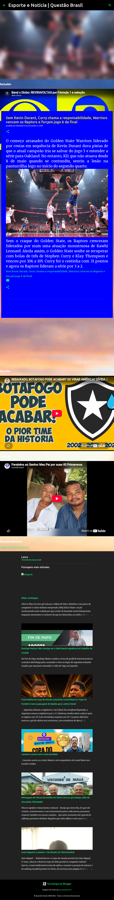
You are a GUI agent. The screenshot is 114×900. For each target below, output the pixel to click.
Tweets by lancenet (31, 560)
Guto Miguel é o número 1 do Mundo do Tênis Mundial (47, 852)
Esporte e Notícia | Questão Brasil (45, 5)
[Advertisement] (57, 343)
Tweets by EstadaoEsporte (14, 547)
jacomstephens (66, 890)
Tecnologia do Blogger (58, 883)
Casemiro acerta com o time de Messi (39, 754)
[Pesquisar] (87, 5)
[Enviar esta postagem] (8, 281)
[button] (8, 132)
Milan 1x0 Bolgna (29, 598)
